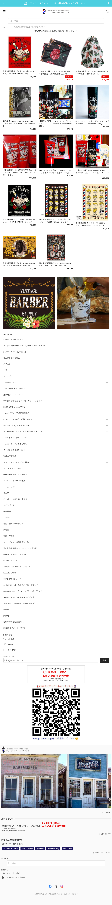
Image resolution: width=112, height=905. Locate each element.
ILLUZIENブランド (10, 573)
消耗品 (6, 530)
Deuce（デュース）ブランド (15, 554)
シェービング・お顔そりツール (16, 542)
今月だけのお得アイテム (13, 340)
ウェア (6, 493)
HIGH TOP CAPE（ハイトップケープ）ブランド (22, 591)
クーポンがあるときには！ (14, 450)
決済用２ (7, 616)
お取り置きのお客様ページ (14, 622)
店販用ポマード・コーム (13, 395)
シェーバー (8, 376)
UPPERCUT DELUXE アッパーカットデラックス (22, 401)
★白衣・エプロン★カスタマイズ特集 (18, 597)
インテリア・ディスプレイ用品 (16, 462)
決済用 (6, 610)
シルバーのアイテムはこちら (15, 444)
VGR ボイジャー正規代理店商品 (16, 413)
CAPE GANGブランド (12, 579)
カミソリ (7, 518)
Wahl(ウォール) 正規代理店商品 (16, 425)
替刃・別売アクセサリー (13, 524)
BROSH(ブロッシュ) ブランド (15, 407)
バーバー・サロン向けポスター (16, 499)
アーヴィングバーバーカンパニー (17, 567)
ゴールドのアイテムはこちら (15, 438)
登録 (104, 660)
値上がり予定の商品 (11, 358)
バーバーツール (9, 382)
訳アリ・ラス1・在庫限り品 (14, 352)
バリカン (7, 364)
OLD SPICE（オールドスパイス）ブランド (20, 585)
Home (5, 27)
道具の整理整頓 (9, 456)
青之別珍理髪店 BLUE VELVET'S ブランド (20, 548)
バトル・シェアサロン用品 (14, 481)
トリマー (7, 370)
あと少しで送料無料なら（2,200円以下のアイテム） (24, 346)
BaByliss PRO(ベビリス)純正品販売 (17, 419)
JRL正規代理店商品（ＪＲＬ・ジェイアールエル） (24, 432)
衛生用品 (7, 511)
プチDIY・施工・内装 (12, 468)
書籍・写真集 (8, 536)
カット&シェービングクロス (14, 389)
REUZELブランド (10, 561)
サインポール (8, 505)
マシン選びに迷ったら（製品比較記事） (19, 604)
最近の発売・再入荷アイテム (15, 475)
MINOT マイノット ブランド (15, 628)
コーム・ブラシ (9, 487)
